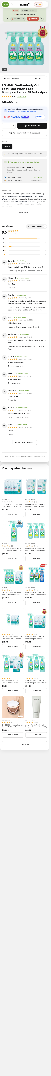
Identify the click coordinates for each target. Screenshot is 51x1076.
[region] (24, 48)
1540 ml (7, 146)
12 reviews (21, 97)
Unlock (34, 19)
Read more (23, 212)
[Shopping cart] (45, 4)
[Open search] (12, 4)
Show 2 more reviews (25, 442)
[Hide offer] (42, 19)
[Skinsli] (24, 4)
